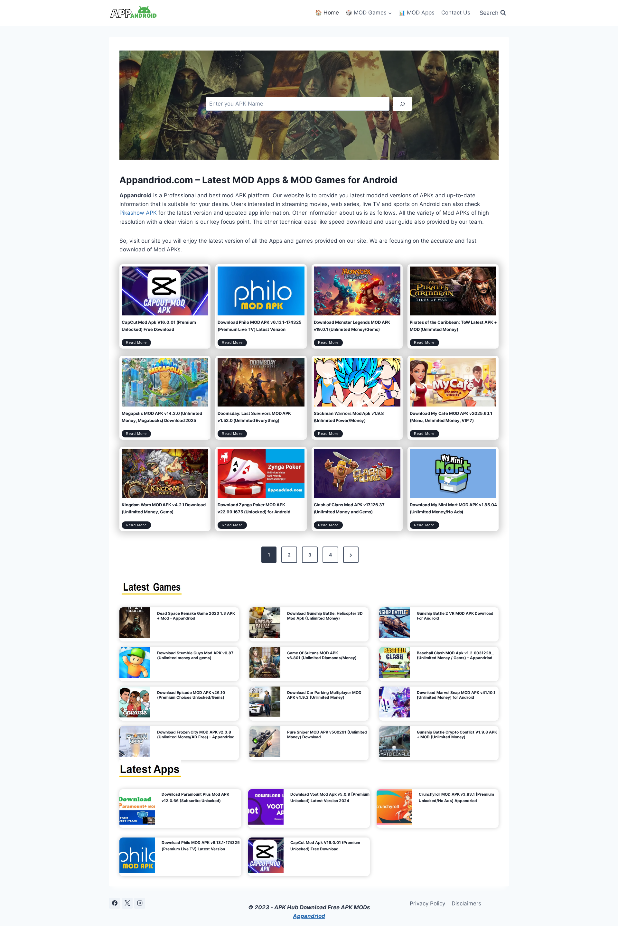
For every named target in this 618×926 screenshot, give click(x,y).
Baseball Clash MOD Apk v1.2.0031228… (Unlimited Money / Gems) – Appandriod (455, 655)
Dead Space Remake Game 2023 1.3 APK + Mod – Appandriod (196, 616)
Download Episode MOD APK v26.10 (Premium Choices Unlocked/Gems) (191, 695)
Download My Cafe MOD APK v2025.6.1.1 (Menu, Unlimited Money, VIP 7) (451, 417)
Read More (138, 343)
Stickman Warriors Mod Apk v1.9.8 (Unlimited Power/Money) (349, 417)
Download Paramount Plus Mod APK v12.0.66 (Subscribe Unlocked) (195, 797)
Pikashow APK (138, 213)
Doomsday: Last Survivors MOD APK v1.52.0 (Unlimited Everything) (254, 417)
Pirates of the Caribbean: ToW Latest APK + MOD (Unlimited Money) (453, 326)
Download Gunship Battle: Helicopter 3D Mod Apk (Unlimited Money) (325, 616)
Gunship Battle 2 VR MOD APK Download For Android (455, 616)
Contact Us (455, 12)
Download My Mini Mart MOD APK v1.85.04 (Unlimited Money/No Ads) (453, 508)
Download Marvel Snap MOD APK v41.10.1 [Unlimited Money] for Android (456, 695)
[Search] (402, 104)
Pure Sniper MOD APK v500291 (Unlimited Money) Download (327, 734)
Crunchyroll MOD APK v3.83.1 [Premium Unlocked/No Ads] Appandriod (456, 797)
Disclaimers (466, 903)
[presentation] (165, 291)
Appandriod (309, 916)
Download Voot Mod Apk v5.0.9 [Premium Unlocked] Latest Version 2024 (330, 797)
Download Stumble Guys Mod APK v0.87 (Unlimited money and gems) (195, 655)
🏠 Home (327, 12)
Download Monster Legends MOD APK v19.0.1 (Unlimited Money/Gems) (352, 326)
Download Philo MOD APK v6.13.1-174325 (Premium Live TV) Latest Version (259, 326)
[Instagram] (139, 903)
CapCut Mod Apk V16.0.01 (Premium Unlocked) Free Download (159, 326)
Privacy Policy (427, 903)
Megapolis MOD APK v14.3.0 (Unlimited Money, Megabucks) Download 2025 (162, 417)
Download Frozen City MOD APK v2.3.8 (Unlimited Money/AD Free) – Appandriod (196, 734)
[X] (127, 903)
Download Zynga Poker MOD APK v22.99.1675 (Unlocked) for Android (254, 508)
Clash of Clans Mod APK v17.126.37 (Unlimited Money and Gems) (349, 508)
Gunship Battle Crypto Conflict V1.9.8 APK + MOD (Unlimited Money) (457, 734)
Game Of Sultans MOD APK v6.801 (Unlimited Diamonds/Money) (322, 655)
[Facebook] (114, 903)
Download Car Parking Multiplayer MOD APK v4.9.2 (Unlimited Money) (324, 695)
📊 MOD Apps (416, 12)
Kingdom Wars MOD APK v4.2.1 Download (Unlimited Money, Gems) (163, 508)
